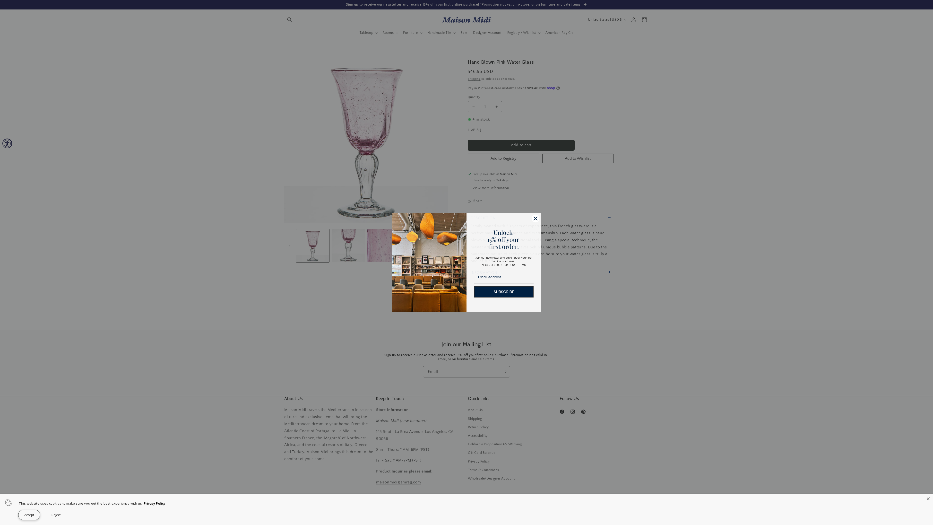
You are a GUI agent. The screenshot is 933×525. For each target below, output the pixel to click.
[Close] (535, 218)
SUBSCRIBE (504, 292)
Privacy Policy (154, 503)
